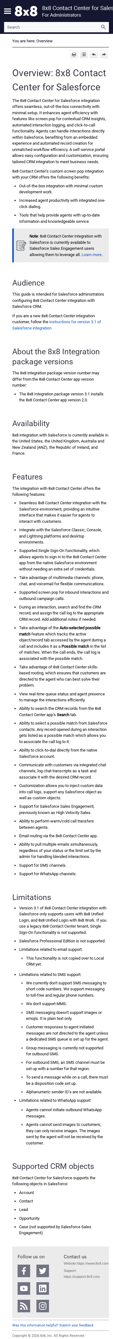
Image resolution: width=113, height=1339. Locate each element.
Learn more (92, 254)
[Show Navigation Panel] (7, 11)
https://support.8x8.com (82, 1276)
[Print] (74, 54)
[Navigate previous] (94, 54)
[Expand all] (84, 54)
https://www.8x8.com (93, 1263)
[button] (103, 27)
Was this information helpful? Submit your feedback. (53, 1325)
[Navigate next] (104, 54)
